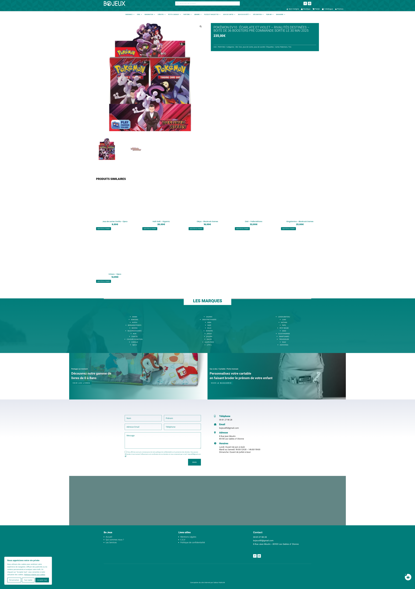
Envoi (194, 462)
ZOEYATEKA (284, 345)
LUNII (284, 320)
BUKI (134, 334)
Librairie (197, 14)
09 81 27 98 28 (225, 419)
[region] (28, 571)
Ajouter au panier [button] (103, 229)
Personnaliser (14, 580)
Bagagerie (279, 14)
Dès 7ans (238, 47)
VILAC (284, 342)
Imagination (149, 14)
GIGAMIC (209, 317)
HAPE (209, 325)
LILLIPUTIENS (209, 342)
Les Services (111, 542)
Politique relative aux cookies (34, 575)
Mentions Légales (188, 536)
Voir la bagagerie (221, 383)
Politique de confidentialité (192, 542)
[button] (201, 26)
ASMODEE (134, 320)
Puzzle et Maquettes (211, 14)
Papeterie (186, 14)
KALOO (209, 339)
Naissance (128, 14)
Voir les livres (81, 383)
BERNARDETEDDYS (134, 325)
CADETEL (134, 336)
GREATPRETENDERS (209, 320)
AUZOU (134, 322)
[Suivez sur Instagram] (309, 3)
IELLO (209, 328)
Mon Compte (294, 9)
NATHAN (284, 322)
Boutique (306, 9)
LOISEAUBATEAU (284, 317)
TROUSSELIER (284, 339)
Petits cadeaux (173, 14)
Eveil (138, 14)
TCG (289, 47)
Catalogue (328, 9)
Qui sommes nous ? (115, 539)
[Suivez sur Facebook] (305, 3)
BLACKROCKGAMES (135, 331)
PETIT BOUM (284, 328)
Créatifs (161, 14)
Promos (340, 9)
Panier (317, 9)
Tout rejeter (28, 580)
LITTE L (209, 345)
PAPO (284, 325)
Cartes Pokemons (281, 47)
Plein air (269, 14)
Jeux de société (243, 14)
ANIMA (134, 317)
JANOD (209, 334)
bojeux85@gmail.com (229, 428)
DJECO (134, 345)
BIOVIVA (134, 328)
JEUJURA (209, 336)
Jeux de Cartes (228, 14)
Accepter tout (42, 580)
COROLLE (134, 342)
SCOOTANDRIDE (284, 334)
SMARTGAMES (284, 336)
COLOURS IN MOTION (135, 339)
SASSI (284, 331)
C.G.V (182, 539)
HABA (209, 322)
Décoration (257, 14)
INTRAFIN (209, 331)
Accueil (109, 536)
